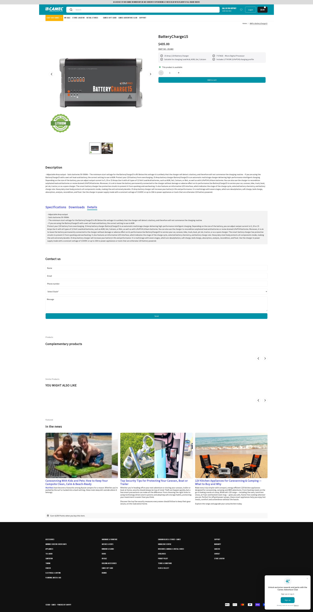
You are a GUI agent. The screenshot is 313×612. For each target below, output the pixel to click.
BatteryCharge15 (173, 36)
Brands (104, 573)
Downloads (77, 207)
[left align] (51, 74)
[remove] (161, 72)
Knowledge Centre (164, 544)
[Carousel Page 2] (107, 148)
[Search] (71, 9)
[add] (178, 72)
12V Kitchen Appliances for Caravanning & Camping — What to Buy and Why (228, 482)
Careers (217, 549)
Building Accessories (109, 563)
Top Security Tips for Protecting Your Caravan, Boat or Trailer (154, 482)
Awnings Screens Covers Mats (56, 544)
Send (157, 316)
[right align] (150, 74)
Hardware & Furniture (109, 539)
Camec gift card (107, 568)
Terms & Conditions (165, 563)
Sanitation (49, 558)
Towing (47, 563)
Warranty (217, 544)
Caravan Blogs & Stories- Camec (169, 539)
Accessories (49, 539)
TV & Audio (48, 554)
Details (92, 207)
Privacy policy (163, 558)
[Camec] (54, 9)
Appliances (49, 549)
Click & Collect (163, 568)
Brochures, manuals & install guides (171, 549)
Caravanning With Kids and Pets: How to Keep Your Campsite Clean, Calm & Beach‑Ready (76, 482)
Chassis (48, 568)
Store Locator (219, 558)
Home (245, 23)
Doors (104, 554)
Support (217, 539)
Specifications (55, 207)
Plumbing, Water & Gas (53, 578)
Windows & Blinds (108, 549)
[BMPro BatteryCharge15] (101, 82)
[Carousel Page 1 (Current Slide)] (95, 148)
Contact (217, 554)
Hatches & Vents (107, 544)
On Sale (104, 558)
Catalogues (162, 554)
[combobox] (145, 9)
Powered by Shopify (64, 605)
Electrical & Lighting (53, 573)
